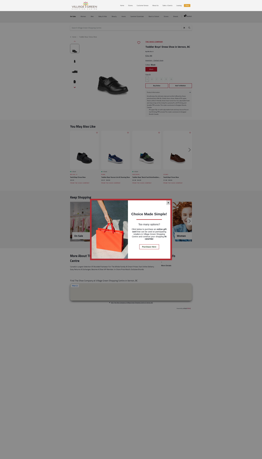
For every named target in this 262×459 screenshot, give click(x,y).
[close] (168, 202)
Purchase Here (149, 247)
